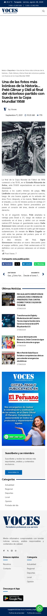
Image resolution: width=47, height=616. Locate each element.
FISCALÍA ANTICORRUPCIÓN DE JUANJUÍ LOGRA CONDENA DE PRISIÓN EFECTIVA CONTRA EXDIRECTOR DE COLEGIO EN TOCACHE (30, 299)
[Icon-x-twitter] (8, 550)
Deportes (11, 70)
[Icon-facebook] (4, 550)
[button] (39, 11)
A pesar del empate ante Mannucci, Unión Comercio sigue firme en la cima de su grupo (30, 339)
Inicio (4, 70)
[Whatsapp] (15, 550)
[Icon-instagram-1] (12, 550)
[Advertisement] (23, 40)
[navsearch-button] (43, 11)
